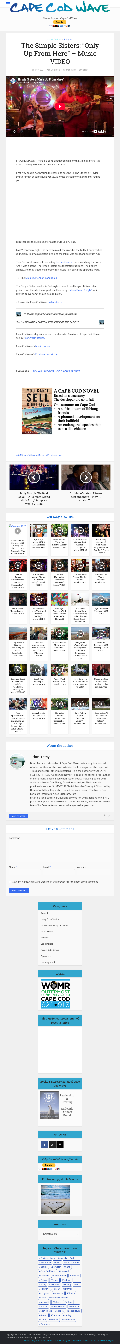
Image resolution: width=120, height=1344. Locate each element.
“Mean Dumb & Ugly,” (80, 290)
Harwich (44, 1288)
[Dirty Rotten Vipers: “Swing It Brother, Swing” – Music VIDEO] (38, 565)
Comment (14, 838)
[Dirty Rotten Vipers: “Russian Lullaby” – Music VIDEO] (80, 703)
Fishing (67, 1284)
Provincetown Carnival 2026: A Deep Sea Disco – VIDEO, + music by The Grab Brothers (18, 547)
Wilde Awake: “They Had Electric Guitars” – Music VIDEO (59, 543)
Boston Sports (72, 1262)
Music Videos (54, 39)
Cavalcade (65, 1271)
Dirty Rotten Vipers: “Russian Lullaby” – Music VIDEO (80, 718)
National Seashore (59, 1297)
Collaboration (60, 1275)
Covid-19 (75, 1275)
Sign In (111, 1340)
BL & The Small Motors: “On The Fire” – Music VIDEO (59, 646)
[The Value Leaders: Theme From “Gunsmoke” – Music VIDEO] (59, 703)
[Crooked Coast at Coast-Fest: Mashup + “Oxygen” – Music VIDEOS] (80, 530)
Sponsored (76, 1340)
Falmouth (55, 1284)
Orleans (57, 1302)
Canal (68, 1266)
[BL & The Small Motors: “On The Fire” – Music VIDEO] (59, 633)
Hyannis (68, 1288)
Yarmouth (45, 1324)
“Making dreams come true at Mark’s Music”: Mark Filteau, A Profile (38, 649)
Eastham (67, 1280)
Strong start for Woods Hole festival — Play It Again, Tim (101, 683)
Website (81, 867)
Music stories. (42, 346)
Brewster (56, 1266)
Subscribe (102, 1340)
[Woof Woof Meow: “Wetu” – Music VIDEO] (59, 669)
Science (60, 1310)
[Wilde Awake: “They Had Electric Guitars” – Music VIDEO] (59, 530)
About (85, 1340)
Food (77, 1284)
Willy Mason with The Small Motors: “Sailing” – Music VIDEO (39, 613)
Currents (57, 1340)
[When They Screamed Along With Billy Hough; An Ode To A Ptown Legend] (101, 530)
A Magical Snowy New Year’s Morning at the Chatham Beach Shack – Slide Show (80, 615)
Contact (93, 1340)
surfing (68, 1315)
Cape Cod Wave (48, 1271)
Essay (43, 1284)
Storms (44, 1315)
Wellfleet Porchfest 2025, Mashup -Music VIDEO (101, 646)
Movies (71, 1293)
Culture (44, 1280)
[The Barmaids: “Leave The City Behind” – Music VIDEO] (80, 565)
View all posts (18, 816)
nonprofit (45, 1302)
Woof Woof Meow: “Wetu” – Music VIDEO (59, 681)
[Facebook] (44, 1144)
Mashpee (59, 1293)
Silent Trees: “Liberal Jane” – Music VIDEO (17, 611)
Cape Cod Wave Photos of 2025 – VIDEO (101, 611)
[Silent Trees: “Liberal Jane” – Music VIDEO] (18, 599)
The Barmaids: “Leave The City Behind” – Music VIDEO (80, 578)
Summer (56, 1315)
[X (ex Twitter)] (52, 1144)
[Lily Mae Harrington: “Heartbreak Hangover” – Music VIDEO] (59, 565)
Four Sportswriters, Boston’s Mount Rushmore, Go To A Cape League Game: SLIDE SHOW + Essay (18, 722)
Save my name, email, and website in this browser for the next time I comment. (55, 881)
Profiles (44, 1306)
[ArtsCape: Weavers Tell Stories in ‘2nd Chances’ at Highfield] (59, 599)
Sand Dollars (46, 1340)
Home (26, 1340)
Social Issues (74, 1310)
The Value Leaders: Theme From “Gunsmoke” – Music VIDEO (59, 718)
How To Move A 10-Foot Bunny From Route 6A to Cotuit (80, 683)
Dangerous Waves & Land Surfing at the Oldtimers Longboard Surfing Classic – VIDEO (80, 650)
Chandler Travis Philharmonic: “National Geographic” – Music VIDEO (17, 581)
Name (13, 867)
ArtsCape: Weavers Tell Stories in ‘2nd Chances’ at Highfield (59, 613)
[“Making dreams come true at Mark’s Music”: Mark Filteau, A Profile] (38, 633)
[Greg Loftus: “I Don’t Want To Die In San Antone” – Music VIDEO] (101, 703)
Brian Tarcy (70, 69)
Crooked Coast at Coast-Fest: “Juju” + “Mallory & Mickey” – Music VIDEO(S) (18, 685)
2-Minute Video (26, 455)
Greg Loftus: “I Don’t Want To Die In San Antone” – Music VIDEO (101, 718)
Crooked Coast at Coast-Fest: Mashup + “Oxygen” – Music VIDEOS (80, 544)
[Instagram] (60, 1144)
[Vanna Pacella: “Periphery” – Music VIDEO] (38, 703)
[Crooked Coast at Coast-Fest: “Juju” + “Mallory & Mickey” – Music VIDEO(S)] (18, 669)
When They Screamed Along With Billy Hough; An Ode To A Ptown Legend (101, 546)
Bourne (44, 1266)
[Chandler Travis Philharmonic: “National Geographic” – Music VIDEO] (18, 565)
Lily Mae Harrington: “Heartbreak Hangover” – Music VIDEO (59, 579)
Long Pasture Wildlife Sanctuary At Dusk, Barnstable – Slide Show (18, 649)
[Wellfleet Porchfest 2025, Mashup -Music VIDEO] (101, 633)
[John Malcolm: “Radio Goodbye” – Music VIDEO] (101, 565)
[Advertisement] (38, 147)
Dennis (55, 1280)
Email (47, 867)
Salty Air (68, 39)
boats (58, 1262)
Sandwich (74, 1306)
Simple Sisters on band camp (41, 277)
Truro (43, 1319)
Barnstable (46, 1262)
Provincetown (54, 455)
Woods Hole (69, 1319)
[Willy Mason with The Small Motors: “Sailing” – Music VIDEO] (38, 599)
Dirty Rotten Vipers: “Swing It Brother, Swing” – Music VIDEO (38, 579)
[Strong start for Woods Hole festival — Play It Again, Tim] (101, 669)
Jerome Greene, (64, 262)
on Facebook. (55, 302)
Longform (45, 1293)
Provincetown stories (47, 354)
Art (72, 1258)
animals (63, 1258)
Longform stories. (35, 337)
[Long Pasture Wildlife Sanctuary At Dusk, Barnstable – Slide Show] (18, 633)
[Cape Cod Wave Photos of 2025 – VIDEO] (101, 599)
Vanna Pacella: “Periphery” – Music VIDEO (38, 716)
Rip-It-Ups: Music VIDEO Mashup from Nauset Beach (38, 543)
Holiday (56, 1288)
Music (41, 455)
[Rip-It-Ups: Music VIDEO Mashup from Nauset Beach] (38, 530)
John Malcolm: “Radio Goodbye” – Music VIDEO (101, 578)
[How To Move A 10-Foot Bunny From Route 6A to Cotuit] (80, 669)
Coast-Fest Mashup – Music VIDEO (39, 681)
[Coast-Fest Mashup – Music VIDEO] (38, 669)
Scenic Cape (46, 1310)
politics (69, 1302)
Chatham (45, 1275)
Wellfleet (54, 1319)
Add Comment (53, 69)
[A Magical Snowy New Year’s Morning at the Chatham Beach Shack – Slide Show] (80, 599)
